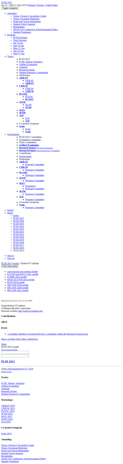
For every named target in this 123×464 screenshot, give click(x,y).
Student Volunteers (22, 32)
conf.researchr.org (15, 369)
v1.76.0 (28, 369)
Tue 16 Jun (18, 51)
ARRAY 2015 (8, 405)
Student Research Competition (33, 72)
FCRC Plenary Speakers (30, 61)
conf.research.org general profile (22, 271)
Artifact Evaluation (28, 64)
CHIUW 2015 (8, 408)
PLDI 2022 (18, 231)
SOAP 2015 (7, 413)
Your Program (20, 40)
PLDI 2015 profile (9, 266)
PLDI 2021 (18, 234)
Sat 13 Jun (18, 43)
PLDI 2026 (18, 221)
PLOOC (29, 96)
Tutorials (23, 67)
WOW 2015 (7, 419)
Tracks (10, 56)
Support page (6, 372)
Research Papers (27, 70)
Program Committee (34, 164)
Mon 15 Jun (19, 48)
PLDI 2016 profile (16, 282)
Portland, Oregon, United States (42, 5)
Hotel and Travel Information (27, 21)
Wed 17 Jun (18, 53)
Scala (27, 129)
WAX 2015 (6, 416)
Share (4, 344)
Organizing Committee (30, 139)
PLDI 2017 (18, 245)
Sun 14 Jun (18, 45)
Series (16, 215)
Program (11, 35)
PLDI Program (20, 37)
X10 (27, 118)
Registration (19, 27)
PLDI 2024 (18, 226)
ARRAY (29, 80)
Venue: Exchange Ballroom (26, 18)
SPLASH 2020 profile (17, 287)
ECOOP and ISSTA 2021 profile (22, 274)
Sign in (10, 255)
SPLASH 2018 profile (17, 285)
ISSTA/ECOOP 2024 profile (20, 279)
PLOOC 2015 (8, 411)
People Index (25, 156)
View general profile (9, 350)
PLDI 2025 (18, 223)
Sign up (11, 258)
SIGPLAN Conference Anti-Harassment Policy (35, 29)
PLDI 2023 (18, 229)
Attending (12, 13)
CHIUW (29, 88)
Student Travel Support (24, 24)
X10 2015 (6, 422)
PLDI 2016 (18, 248)
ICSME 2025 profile (17, 277)
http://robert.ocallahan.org (30, 311)
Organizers (30, 186)
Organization (13, 134)
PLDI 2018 (18, 242)
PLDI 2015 (6, 263)
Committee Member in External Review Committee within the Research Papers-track (48, 334)
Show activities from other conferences (19, 339)
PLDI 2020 (18, 237)
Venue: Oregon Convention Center (29, 16)
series (16, 263)
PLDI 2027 (18, 218)
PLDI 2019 (18, 239)
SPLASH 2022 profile (17, 290)
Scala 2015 (6, 433)
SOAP (28, 104)
